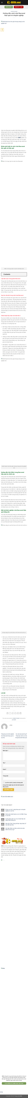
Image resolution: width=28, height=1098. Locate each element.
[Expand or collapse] (25, 274)
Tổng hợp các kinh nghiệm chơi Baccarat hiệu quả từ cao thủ (7, 735)
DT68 (1, 1092)
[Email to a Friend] (15, 713)
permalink (14, 719)
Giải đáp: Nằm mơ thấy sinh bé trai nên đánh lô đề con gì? (15, 829)
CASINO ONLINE (14, 11)
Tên (4, 763)
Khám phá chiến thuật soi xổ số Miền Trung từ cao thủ (16, 814)
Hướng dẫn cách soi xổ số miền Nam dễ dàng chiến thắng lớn (15, 819)
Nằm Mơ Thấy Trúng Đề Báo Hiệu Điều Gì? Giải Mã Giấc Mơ (15, 824)
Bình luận (5, 750)
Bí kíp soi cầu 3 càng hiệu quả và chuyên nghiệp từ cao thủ (15, 810)
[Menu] (2, 2)
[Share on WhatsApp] (7, 713)
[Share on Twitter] (12, 713)
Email (4, 769)
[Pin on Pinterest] (18, 713)
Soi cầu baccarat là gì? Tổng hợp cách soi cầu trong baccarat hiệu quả (21, 735)
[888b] (14, 2)
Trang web (5, 775)
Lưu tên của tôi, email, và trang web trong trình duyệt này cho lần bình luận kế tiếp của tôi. (13, 784)
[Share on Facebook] (10, 713)
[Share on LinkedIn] (20, 713)
